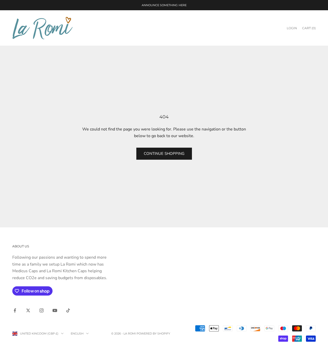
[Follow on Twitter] (28, 310)
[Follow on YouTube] (54, 310)
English (77, 333)
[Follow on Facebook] (14, 310)
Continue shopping (164, 153)
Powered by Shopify (153, 333)
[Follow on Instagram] (41, 310)
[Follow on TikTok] (68, 310)
